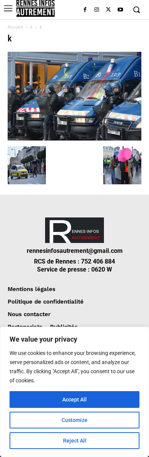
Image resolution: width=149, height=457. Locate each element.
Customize (74, 420)
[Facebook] (85, 10)
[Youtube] (120, 10)
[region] (74, 392)
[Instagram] (97, 10)
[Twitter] (108, 10)
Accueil (15, 27)
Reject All (74, 441)
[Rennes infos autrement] (35, 8)
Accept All (74, 399)
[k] (74, 138)
